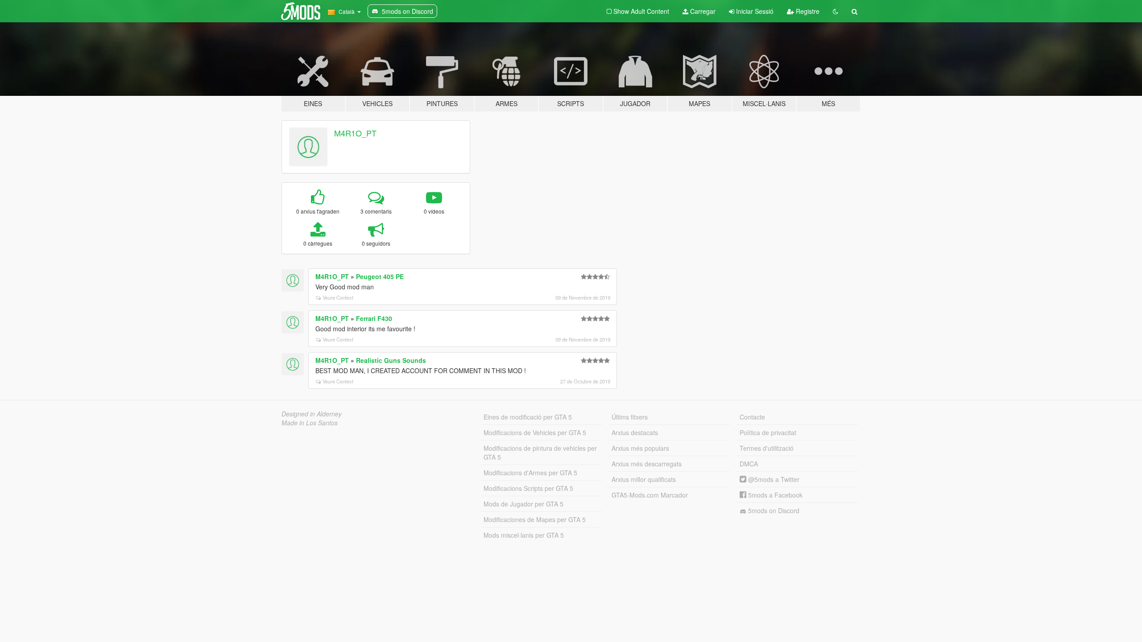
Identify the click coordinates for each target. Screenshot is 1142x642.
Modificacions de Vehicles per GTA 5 (535, 432)
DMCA (749, 463)
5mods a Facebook (774, 494)
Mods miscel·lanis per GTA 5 (524, 535)
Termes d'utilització (767, 448)
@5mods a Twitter (772, 479)
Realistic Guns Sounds (391, 360)
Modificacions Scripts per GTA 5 (528, 488)
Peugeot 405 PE (380, 276)
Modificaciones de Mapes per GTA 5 (535, 519)
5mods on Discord (772, 510)
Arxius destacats (635, 432)
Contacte (752, 416)
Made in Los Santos (309, 422)
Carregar (702, 11)
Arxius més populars (640, 448)
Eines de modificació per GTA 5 (528, 416)
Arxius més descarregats (647, 463)
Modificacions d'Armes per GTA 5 (530, 472)
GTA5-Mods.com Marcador (650, 494)
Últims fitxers (630, 416)
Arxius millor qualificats (644, 479)
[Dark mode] (835, 11)
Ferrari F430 (374, 318)
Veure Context (338, 297)
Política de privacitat (768, 432)
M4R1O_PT (355, 133)
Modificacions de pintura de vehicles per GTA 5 (540, 452)
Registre (806, 11)
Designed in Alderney (311, 413)
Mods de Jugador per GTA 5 (523, 503)
